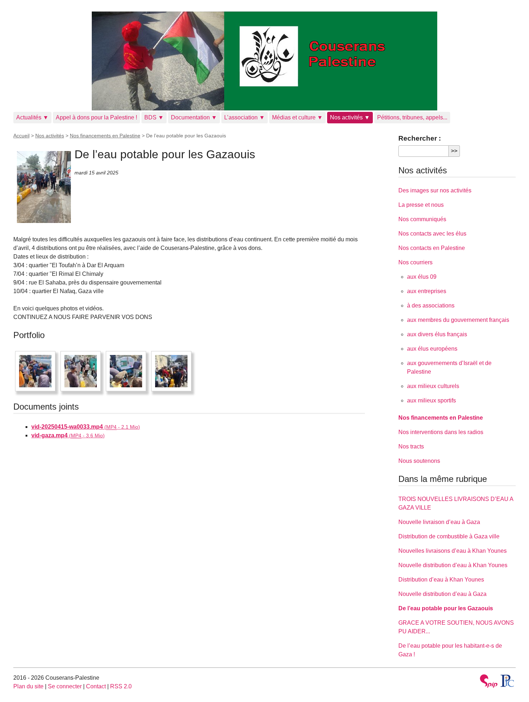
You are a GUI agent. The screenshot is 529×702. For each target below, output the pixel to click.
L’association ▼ (244, 117)
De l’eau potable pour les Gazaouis (445, 608)
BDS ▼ (154, 117)
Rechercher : (419, 138)
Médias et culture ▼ (297, 117)
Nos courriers (415, 262)
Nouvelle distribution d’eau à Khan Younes (452, 565)
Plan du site (28, 686)
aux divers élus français (437, 334)
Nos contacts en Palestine (431, 248)
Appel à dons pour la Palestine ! (96, 117)
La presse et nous (421, 205)
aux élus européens (432, 349)
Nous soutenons (419, 461)
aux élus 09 (422, 277)
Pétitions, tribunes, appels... (412, 117)
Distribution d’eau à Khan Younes (441, 579)
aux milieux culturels (433, 386)
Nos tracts (411, 446)
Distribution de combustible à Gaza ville (448, 536)
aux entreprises (426, 291)
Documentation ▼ (194, 117)
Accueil (21, 135)
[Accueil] (264, 61)
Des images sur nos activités (434, 190)
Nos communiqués (422, 219)
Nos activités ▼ (350, 117)
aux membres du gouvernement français (458, 320)
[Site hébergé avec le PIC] (507, 681)
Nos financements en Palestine (105, 135)
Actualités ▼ (32, 117)
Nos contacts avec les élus (432, 234)
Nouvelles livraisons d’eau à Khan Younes (452, 551)
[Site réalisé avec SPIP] (488, 682)
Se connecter (65, 686)
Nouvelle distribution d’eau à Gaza (442, 594)
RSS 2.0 (121, 686)
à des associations (431, 305)
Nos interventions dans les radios (440, 432)
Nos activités (49, 135)
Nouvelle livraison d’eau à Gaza (439, 522)
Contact (96, 686)
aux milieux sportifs (431, 400)
